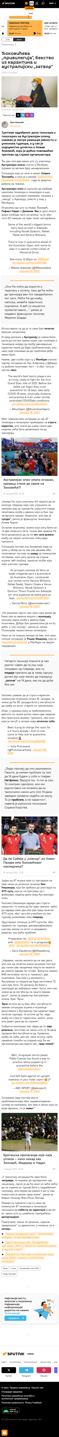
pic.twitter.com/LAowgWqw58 (26, 741)
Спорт (13, 1268)
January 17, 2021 (29, 1091)
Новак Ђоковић (9, 1274)
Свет (4, 1362)
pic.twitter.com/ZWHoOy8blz (29, 1083)
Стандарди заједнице (12, 1391)
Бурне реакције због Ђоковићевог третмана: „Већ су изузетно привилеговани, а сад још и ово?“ (29, 1246)
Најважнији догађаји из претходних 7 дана (20, 27)
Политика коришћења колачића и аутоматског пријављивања (18, 1397)
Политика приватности (13, 1402)
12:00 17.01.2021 (9, 72)
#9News (43, 259)
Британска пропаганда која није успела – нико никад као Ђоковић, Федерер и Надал (27, 1159)
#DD (11, 945)
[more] (54, 493)
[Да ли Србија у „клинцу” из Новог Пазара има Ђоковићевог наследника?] (29, 836)
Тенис (5, 1268)
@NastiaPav (22, 942)
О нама (5, 1387)
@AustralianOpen (39, 938)
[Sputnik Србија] (9, 4)
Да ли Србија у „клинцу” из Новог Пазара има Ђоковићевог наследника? (29, 862)
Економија (30, 1362)
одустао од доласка (14, 642)
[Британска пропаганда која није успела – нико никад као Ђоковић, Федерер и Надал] (29, 1132)
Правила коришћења (20, 1387)
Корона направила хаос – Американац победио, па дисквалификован (28, 1235)
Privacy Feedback (33, 1402)
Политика (15, 1362)
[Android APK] (10, 1411)
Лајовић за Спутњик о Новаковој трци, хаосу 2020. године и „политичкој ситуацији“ (28, 1258)
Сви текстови (15, 126)
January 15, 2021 (29, 271)
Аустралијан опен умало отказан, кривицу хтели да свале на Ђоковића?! (28, 483)
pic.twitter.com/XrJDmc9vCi (29, 404)
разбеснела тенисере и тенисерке (27, 178)
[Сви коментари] (5, 1433)
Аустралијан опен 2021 (29, 1268)
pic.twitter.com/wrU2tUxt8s (29, 263)
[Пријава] (37, 3)
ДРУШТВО (45, 1362)
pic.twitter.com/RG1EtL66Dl (33, 945)
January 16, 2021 (30, 954)
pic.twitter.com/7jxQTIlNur (33, 598)
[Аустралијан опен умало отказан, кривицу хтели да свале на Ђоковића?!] (29, 457)
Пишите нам (37, 1387)
